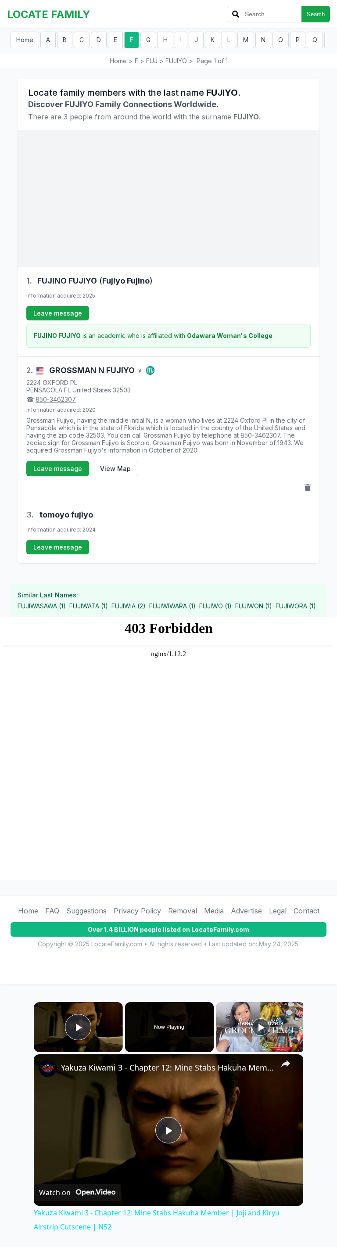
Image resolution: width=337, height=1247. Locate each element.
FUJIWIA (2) (128, 606)
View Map (115, 468)
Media (214, 910)
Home (24, 39)
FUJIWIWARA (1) (172, 606)
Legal (278, 910)
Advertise (246, 910)
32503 (122, 390)
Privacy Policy (137, 910)
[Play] (260, 1027)
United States (91, 390)
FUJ (152, 61)
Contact (306, 910)
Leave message (57, 313)
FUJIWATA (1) (88, 606)
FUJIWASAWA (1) (42, 606)
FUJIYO (176, 61)
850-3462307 (56, 399)
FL (67, 390)
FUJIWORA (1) (296, 606)
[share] (286, 1063)
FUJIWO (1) (215, 606)
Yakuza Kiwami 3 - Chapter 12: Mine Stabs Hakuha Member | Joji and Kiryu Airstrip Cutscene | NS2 (167, 1067)
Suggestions (86, 910)
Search (316, 14)
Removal (182, 910)
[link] (48, 1068)
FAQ (52, 910)
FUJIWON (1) (253, 606)
